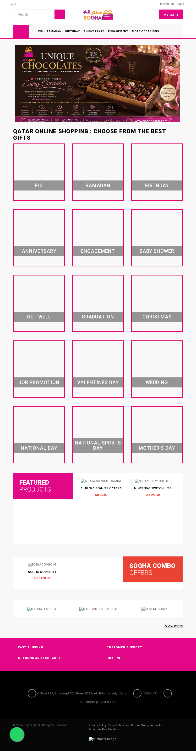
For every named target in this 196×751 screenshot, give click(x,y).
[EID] (39, 172)
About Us (157, 725)
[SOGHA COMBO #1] (42, 564)
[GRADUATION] (98, 304)
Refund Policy (140, 725)
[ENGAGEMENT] (98, 238)
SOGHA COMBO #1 (42, 572)
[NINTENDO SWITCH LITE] (153, 481)
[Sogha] (98, 14)
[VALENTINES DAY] (98, 369)
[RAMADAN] (98, 172)
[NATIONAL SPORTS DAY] (98, 435)
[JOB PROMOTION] (39, 369)
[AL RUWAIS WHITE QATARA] (101, 481)
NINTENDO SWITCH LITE (152, 488)
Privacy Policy (97, 725)
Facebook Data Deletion (104, 729)
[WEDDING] (157, 369)
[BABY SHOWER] (157, 238)
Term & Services (118, 725)
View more (174, 626)
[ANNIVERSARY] (39, 238)
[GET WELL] (39, 304)
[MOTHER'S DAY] (157, 435)
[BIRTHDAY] (157, 172)
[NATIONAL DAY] (39, 435)
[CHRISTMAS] (157, 304)
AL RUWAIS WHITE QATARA (101, 488)
